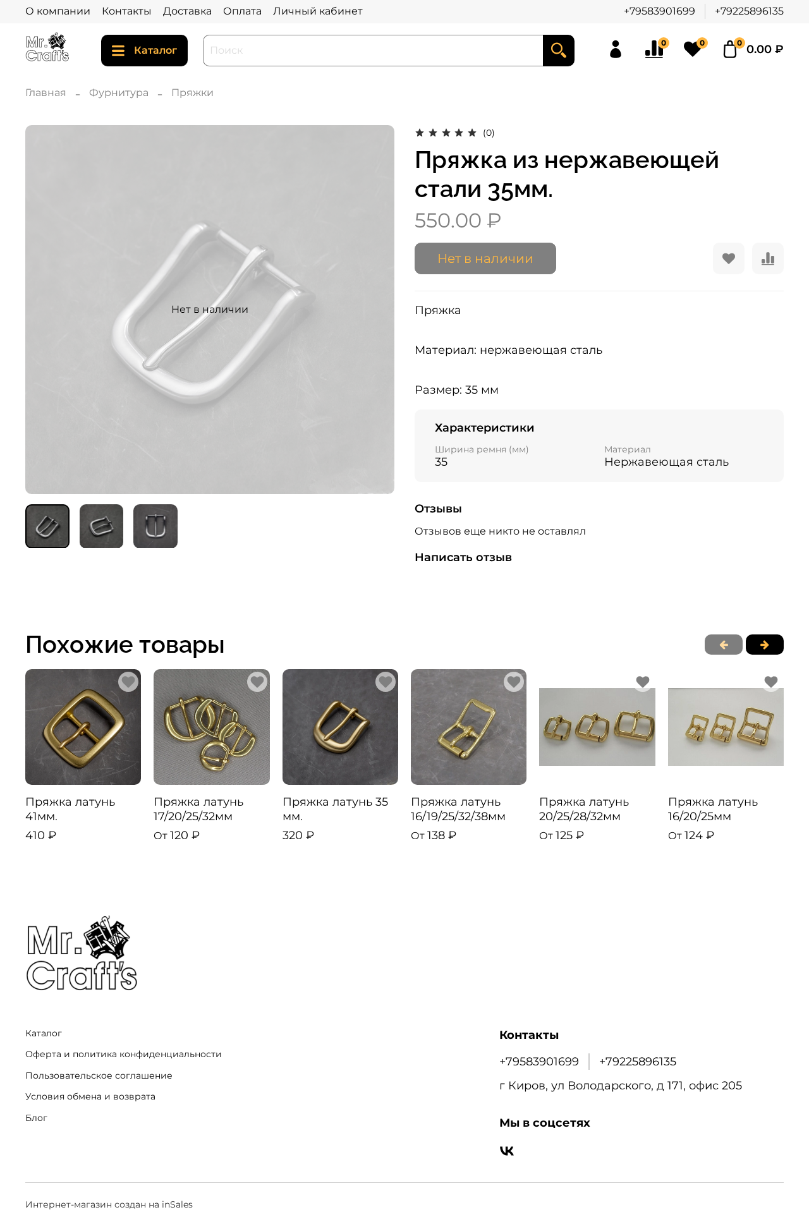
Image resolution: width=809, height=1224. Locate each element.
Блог (36, 1118)
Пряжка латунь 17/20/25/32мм (198, 809)
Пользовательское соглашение (99, 1075)
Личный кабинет (318, 11)
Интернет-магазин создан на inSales (109, 1204)
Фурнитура (119, 93)
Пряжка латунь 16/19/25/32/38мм (458, 809)
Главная (45, 93)
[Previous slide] (45, 309)
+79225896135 (749, 11)
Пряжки (192, 93)
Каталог (155, 50)
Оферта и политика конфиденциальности (123, 1054)
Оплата (242, 11)
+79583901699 (659, 11)
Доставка (187, 11)
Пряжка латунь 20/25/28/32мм (584, 809)
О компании (57, 11)
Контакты (127, 11)
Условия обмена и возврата (90, 1096)
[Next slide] (374, 309)
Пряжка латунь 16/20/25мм (713, 809)
